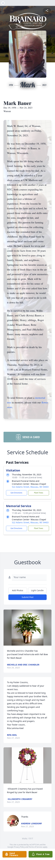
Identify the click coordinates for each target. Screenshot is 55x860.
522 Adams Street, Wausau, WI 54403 (30, 486)
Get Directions (16, 492)
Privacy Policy (19, 847)
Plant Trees (38, 492)
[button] (27, 628)
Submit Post (27, 597)
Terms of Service (35, 847)
